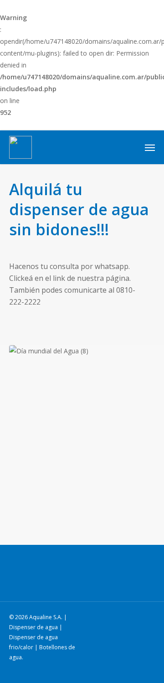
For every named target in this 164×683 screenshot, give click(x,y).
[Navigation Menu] (150, 147)
